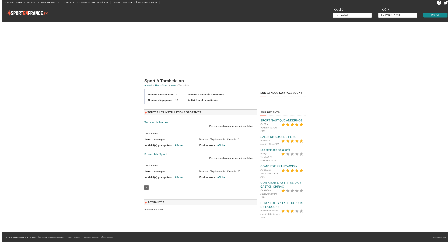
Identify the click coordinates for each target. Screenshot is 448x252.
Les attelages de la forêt (275, 149)
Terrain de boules (156, 122)
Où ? (385, 9)
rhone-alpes (158, 139)
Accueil (148, 85)
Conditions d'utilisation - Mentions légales (81, 237)
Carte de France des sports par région (86, 3)
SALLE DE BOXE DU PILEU (278, 136)
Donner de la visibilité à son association (135, 3)
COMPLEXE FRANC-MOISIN (279, 166)
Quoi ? (339, 9)
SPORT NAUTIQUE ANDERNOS (281, 120)
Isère (173, 85)
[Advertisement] (226, 49)
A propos (50, 237)
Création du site (106, 237)
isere (147, 139)
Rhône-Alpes (161, 85)
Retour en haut (439, 237)
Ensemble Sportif (156, 154)
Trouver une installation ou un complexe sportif (32, 3)
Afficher (179, 145)
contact (58, 237)
